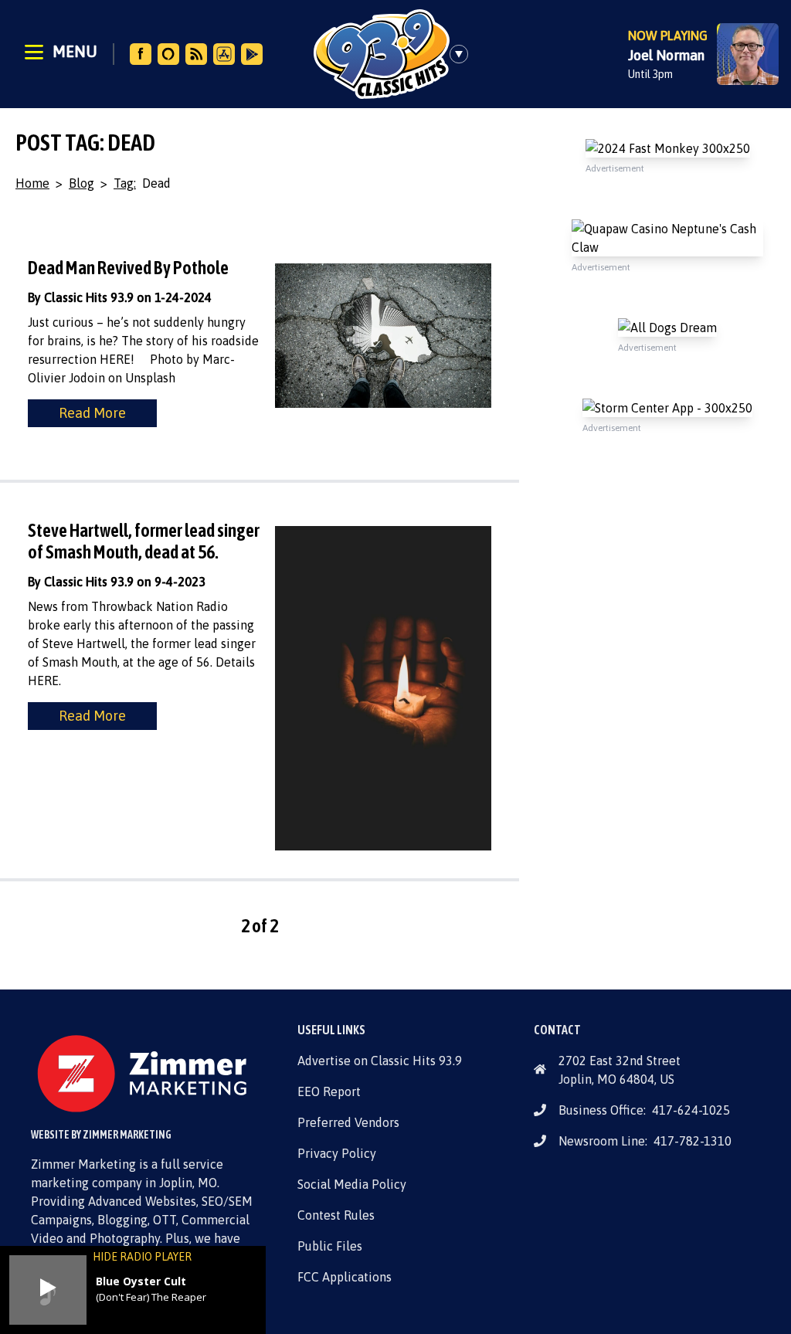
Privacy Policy (336, 1153)
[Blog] (196, 54)
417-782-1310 (693, 1141)
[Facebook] (140, 54)
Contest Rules (336, 1215)
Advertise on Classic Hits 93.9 (379, 1061)
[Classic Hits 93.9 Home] (382, 54)
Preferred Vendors (348, 1122)
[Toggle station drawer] (463, 54)
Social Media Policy (351, 1184)
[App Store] (224, 54)
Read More (92, 413)
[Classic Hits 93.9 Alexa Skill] (168, 54)
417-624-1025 (691, 1110)
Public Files (329, 1246)
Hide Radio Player (142, 1257)
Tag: (125, 183)
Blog (81, 183)
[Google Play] (252, 54)
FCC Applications (344, 1277)
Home (32, 183)
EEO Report (329, 1091)
